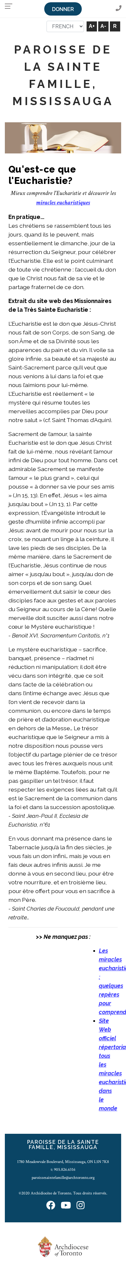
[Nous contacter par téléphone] (118, 8)
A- (103, 26)
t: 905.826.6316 (63, 1169)
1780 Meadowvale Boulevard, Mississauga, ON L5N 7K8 (63, 1161)
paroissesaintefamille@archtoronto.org (63, 1177)
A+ (92, 26)
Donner (63, 9)
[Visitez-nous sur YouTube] (66, 1206)
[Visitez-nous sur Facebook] (50, 1206)
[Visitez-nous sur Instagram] (81, 1206)
